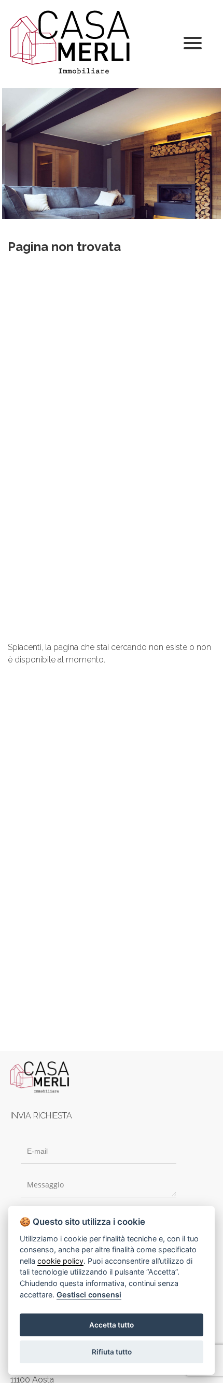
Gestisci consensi (89, 1294)
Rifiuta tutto (112, 1352)
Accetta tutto (111, 1325)
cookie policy (60, 1260)
